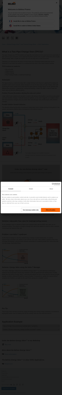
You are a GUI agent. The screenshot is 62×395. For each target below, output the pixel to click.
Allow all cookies (50, 210)
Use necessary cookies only (31, 210)
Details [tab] (31, 189)
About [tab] (51, 189)
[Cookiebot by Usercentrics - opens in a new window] (53, 184)
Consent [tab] (10, 189)
